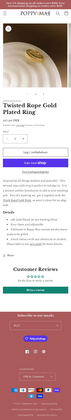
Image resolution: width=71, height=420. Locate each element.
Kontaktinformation (47, 415)
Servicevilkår (56, 409)
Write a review (35, 290)
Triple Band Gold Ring (17, 200)
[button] (5, 13)
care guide (36, 244)
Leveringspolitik (25, 415)
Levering (20, 125)
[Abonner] (57, 325)
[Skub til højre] (43, 94)
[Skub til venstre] (27, 94)
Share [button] (10, 255)
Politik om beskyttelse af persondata (29, 409)
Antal (6, 131)
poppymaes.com (29, 403)
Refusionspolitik (49, 403)
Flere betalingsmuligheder (35, 171)
